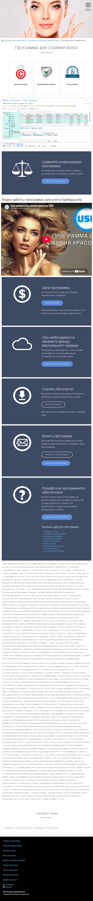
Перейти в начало (10, 880)
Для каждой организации (54, 551)
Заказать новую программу (57, 517)
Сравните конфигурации (55, 181)
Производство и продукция (55, 534)
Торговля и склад (51, 531)
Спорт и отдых (50, 543)
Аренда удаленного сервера (57, 364)
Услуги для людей (51, 548)
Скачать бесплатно (53, 404)
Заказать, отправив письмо (57, 454)
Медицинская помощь (53, 539)
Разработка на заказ (11, 875)
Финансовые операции (53, 536)
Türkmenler (9, 884)
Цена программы (52, 303)
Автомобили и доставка (53, 546)
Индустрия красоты (52, 541)
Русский (8, 887)
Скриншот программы (12, 841)
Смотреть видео (9, 850)
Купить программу (10, 870)
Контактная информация (56, 463)
